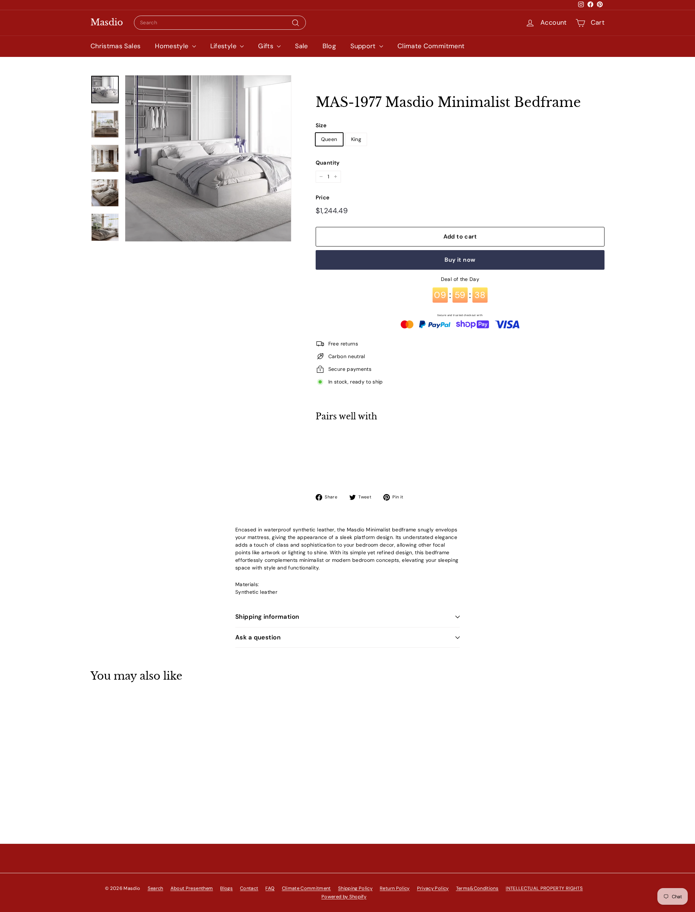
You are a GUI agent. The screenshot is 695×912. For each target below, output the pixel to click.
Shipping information (267, 617)
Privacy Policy (433, 888)
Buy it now (460, 260)
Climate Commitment (430, 46)
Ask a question (258, 637)
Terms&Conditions (477, 888)
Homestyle (172, 46)
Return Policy (395, 888)
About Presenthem (191, 888)
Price (323, 197)
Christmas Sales (115, 46)
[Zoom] (208, 158)
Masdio (106, 22)
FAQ (269, 888)
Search (155, 888)
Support (364, 46)
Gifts (266, 46)
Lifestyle (224, 46)
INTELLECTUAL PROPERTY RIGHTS (544, 888)
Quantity (328, 162)
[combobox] (220, 23)
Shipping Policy (355, 888)
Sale (301, 46)
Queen (329, 139)
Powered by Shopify (343, 897)
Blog (329, 46)
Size (321, 125)
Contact (249, 888)
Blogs (226, 888)
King (356, 139)
